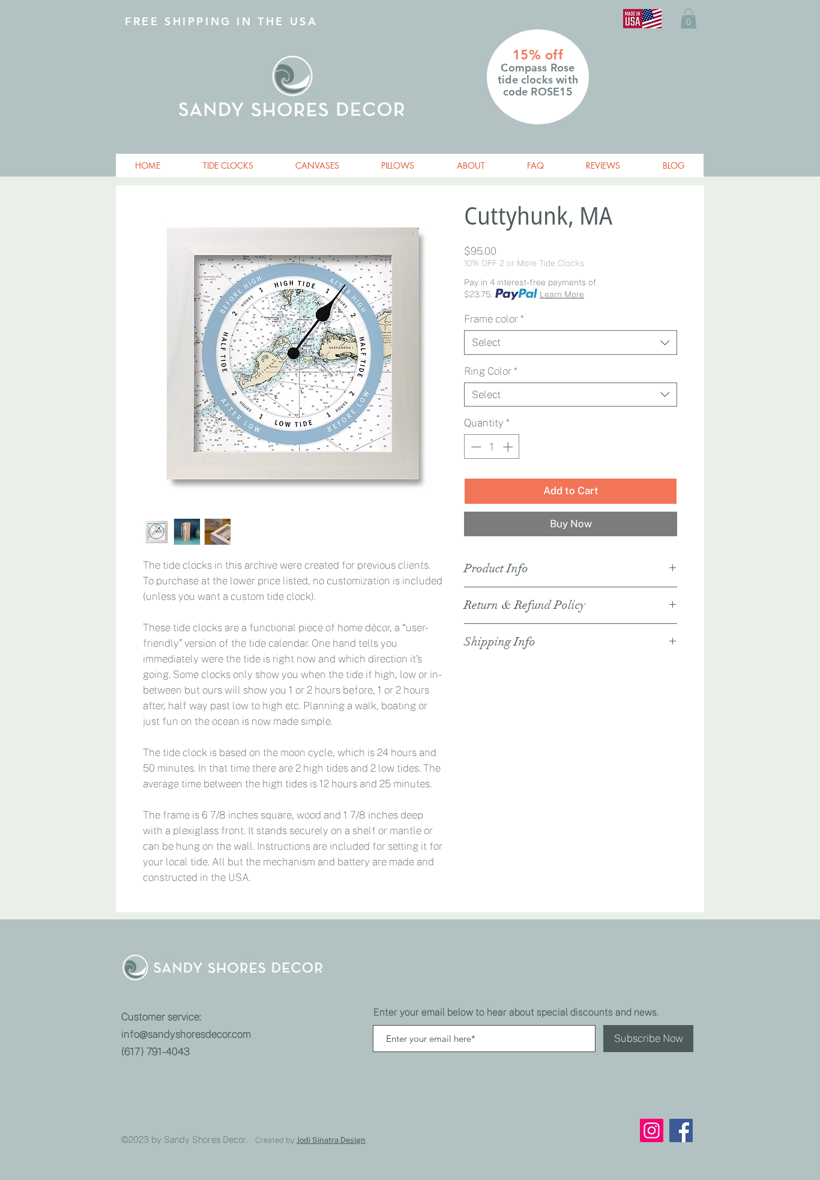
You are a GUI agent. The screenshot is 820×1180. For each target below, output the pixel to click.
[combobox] (570, 342)
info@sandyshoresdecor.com (186, 1034)
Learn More (562, 294)
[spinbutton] (492, 447)
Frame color (493, 319)
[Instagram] (651, 1130)
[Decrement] (475, 447)
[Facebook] (681, 1130)
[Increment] (509, 447)
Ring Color (490, 371)
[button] (688, 18)
